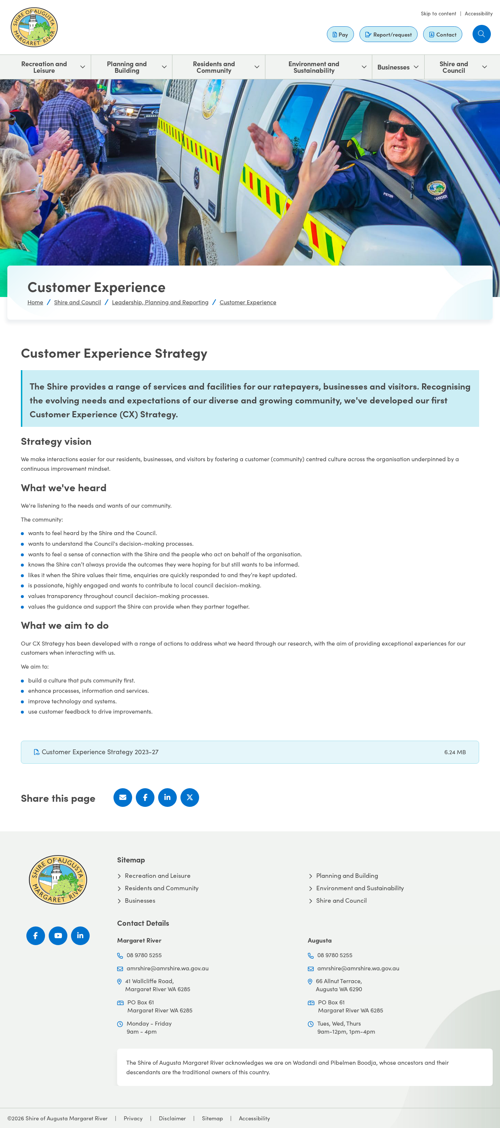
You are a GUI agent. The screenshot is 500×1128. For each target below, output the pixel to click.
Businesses (393, 66)
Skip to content (438, 13)
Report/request (392, 34)
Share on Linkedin (167, 797)
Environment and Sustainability (313, 67)
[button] (482, 34)
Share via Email (122, 797)
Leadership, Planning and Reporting (160, 302)
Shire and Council (454, 67)
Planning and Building (127, 67)
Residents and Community (214, 67)
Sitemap (212, 1118)
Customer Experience (248, 302)
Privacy (133, 1118)
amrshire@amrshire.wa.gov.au (168, 968)
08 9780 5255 (144, 955)
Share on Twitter (189, 797)
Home (35, 302)
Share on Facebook (145, 797)
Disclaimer (172, 1118)
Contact (446, 34)
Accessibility (479, 13)
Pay (343, 34)
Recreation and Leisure (44, 67)
